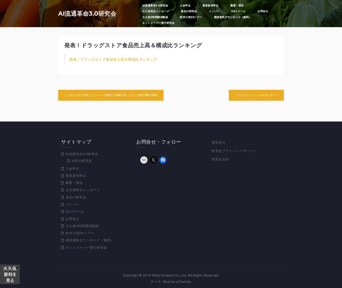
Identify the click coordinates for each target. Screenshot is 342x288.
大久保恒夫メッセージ (155, 11)
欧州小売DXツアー (191, 17)
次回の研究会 (81, 161)
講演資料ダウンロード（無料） (233, 17)
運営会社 (218, 142)
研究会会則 (220, 159)
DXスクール (238, 11)
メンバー (214, 11)
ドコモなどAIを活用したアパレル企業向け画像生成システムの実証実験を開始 (111, 95)
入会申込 (185, 5)
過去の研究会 (189, 11)
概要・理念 (237, 5)
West (167, 282)
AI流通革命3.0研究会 (87, 14)
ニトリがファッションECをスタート (256, 95)
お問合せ (262, 11)
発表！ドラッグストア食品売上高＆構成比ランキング (113, 59)
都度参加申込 (210, 5)
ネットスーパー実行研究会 (158, 22)
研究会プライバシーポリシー (234, 151)
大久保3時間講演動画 (155, 17)
